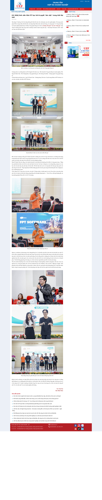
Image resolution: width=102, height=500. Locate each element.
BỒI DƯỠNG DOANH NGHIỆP (49, 9)
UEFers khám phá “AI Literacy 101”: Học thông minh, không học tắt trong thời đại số (33, 401)
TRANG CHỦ (32, 9)
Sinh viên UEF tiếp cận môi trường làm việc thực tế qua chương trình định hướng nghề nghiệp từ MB (37, 406)
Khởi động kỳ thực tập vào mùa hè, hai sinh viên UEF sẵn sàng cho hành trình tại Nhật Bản (34, 413)
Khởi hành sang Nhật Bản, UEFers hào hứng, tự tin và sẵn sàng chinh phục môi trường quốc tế (35, 398)
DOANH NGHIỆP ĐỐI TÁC (73, 9)
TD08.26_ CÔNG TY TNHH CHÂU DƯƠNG (76, 31)
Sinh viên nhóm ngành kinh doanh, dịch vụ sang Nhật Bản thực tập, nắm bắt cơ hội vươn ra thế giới (37, 396)
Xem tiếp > (88, 40)
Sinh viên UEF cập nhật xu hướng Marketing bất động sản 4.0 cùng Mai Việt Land (32, 403)
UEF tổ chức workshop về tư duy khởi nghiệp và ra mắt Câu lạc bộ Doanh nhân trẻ (32, 415)
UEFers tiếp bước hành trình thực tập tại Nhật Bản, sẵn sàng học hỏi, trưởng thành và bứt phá (35, 418)
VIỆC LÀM (82, 9)
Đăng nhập (87, 1)
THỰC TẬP (64, 9)
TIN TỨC (58, 9)
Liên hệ (81, 1)
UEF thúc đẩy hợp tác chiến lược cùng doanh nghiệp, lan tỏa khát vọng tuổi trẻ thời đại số (34, 421)
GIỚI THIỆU (39, 9)
